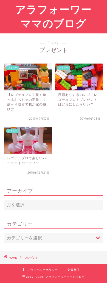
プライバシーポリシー (43, 269)
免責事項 (73, 269)
